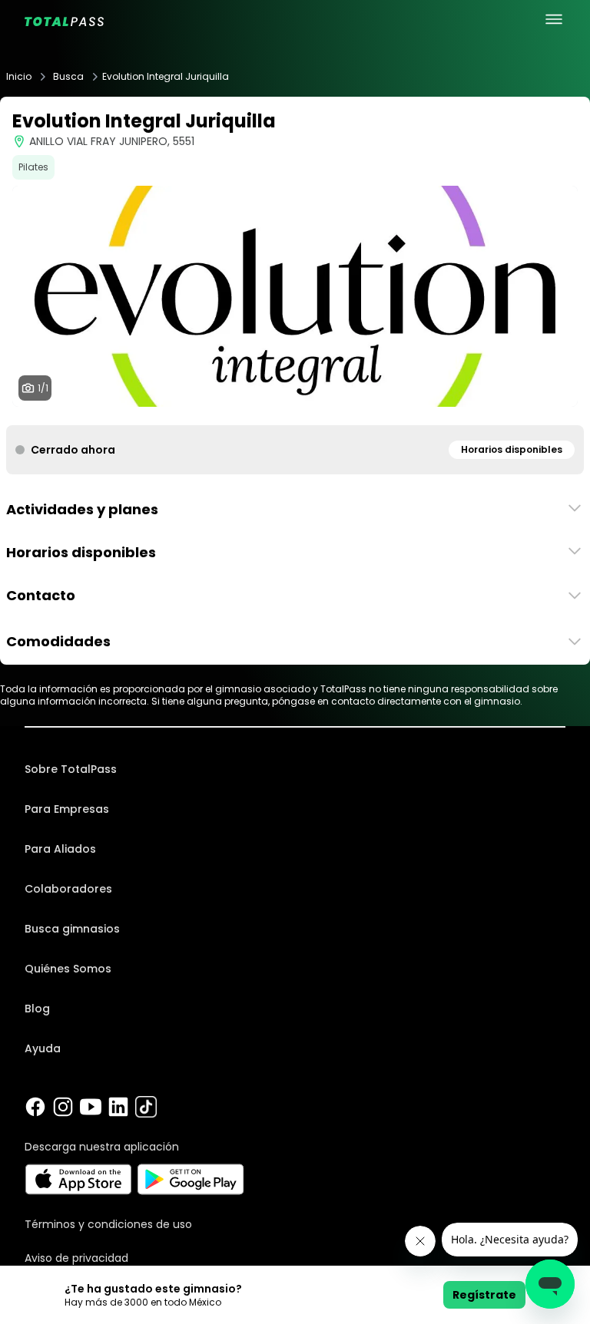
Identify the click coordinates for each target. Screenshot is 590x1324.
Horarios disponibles (511, 449)
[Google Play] (191, 1179)
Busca (68, 77)
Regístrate (484, 1295)
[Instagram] (63, 1107)
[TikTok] (146, 1107)
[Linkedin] (118, 1107)
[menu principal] (553, 19)
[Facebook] (35, 1107)
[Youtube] (90, 1107)
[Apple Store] (78, 1179)
